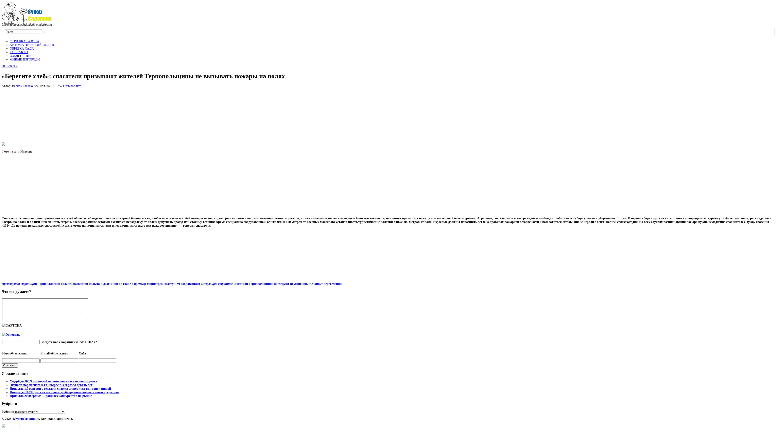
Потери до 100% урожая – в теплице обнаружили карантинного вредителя (64, 392)
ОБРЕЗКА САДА (22, 48)
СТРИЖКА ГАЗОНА (24, 41)
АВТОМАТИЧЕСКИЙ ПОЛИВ (32, 45)
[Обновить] (11, 334)
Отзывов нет (72, 86)
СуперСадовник (25, 418)
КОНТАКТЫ (19, 52)
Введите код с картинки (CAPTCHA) (67, 342)
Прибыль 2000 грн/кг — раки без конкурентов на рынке (51, 396)
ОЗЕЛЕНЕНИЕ (20, 55)
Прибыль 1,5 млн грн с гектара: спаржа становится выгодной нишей (60, 388)
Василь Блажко (22, 86)
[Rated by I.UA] (10, 429)
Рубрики (8, 411)
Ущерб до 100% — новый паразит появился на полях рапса (53, 381)
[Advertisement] (32, 113)
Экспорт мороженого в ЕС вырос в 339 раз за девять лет (51, 385)
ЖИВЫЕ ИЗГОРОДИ (25, 59)
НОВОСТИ (10, 66)
